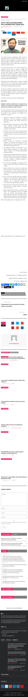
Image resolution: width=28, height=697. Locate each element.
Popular (8, 640)
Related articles (5, 352)
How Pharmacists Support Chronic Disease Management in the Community (16, 667)
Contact (7, 693)
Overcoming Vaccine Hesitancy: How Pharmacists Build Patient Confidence (17, 652)
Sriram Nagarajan (6, 26)
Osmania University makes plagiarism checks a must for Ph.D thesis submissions (13, 357)
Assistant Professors (10, 292)
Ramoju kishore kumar (16, 427)
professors (16, 294)
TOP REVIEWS (14, 534)
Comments (15, 640)
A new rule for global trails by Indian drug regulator (13, 381)
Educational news (5, 356)
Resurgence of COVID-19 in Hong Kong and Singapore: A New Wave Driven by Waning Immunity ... (17, 660)
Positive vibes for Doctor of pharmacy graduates (11, 425)
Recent (3, 640)
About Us (20, 693)
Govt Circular (18, 292)
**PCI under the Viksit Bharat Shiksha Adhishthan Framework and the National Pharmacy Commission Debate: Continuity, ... (17, 645)
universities (22, 294)
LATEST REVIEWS (6, 534)
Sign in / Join (24, 1)
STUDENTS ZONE (13, 693)
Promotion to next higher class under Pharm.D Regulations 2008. (14, 477)
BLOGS (3, 459)
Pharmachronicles (14, 360)
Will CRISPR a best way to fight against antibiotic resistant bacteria (12, 452)
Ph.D (23, 292)
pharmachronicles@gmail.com (8, 635)
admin (13, 383)
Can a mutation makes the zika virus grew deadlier (13, 402)
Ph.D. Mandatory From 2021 (7, 294)
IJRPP (25, 314)
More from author (14, 352)
